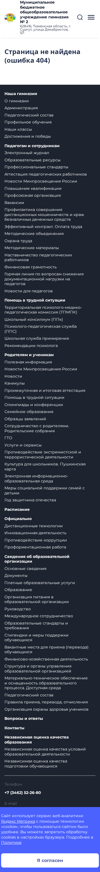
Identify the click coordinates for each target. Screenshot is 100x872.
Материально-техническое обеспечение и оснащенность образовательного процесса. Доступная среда (46, 683)
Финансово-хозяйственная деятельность (46, 659)
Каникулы (14, 383)
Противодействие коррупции (35, 540)
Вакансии (14, 202)
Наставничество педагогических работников (38, 257)
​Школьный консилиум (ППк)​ (33, 319)
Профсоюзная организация (32, 195)
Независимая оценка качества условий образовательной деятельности (45, 752)
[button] (80, 17)
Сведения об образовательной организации (36, 559)
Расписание (17, 509)
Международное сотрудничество (38, 615)
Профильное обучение (28, 122)
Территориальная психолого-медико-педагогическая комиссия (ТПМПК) (43, 310)
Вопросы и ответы (23, 718)
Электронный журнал (26, 152)
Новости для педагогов (28, 290)
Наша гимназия (20, 93)
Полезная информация (28, 362)
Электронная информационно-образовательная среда (36, 478)
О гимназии (16, 100)
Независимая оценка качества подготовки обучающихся (35, 764)
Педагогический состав (29, 115)
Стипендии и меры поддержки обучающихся (36, 638)
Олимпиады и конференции (33, 404)
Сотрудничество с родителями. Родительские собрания (36, 428)
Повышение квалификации (33, 188)
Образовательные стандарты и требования (36, 626)
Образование (18, 589)
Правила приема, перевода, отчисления (46, 702)
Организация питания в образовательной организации (36, 599)
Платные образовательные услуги (39, 582)
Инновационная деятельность (35, 532)
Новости (13, 376)
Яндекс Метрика (18, 821)
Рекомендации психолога (31, 345)
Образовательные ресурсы (32, 159)
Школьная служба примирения (36, 338)
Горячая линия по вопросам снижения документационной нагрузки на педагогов (44, 278)
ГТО (8, 437)
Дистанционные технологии (33, 525)
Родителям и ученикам (29, 355)
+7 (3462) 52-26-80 (22, 792)
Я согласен (50, 860)
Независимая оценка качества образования (36, 740)
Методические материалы (31, 247)
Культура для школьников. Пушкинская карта (45, 466)
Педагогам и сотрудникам (31, 146)
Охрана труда (18, 240)
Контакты (14, 728)
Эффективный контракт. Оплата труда (43, 226)
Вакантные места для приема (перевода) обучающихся (46, 650)
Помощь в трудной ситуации (34, 300)
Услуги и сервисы (23, 445)
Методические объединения (34, 233)
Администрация (21, 107)
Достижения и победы (27, 136)
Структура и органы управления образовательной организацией (37, 669)
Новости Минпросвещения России (40, 181)
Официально (18, 518)
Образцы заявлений (25, 418)
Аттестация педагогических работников (45, 174)
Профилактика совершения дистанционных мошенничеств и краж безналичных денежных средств (44, 214)
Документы (16, 575)
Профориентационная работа (35, 547)
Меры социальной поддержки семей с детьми (44, 490)
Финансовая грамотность (30, 266)
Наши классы (18, 129)
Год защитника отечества (30, 499)
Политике (11, 842)
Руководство (17, 608)
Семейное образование (29, 411)
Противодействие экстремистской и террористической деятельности (42, 455)
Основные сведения (25, 568)
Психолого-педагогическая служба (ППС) (40, 329)
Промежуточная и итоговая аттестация (44, 390)
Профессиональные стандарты (36, 166)
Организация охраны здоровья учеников (46, 709)
